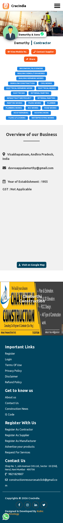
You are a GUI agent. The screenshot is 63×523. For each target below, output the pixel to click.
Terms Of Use (13, 365)
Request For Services (17, 452)
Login (8, 359)
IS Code (9, 414)
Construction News (16, 408)
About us (10, 397)
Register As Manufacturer (20, 440)
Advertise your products (20, 446)
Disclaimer (11, 376)
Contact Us (12, 403)
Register (10, 353)
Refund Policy (13, 382)
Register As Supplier (17, 435)
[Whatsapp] (6, 516)
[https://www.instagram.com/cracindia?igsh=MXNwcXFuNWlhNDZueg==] (27, 504)
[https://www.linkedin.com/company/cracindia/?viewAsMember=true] (35, 504)
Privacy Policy (13, 370)
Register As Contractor (19, 429)
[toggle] (57, 6)
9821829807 (15, 474)
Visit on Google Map (33, 265)
